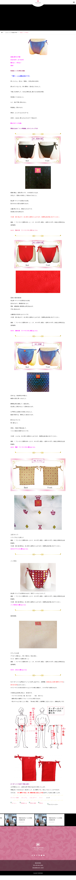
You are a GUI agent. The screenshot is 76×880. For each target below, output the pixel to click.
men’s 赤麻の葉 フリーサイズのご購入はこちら (24, 330)
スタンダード (33, 797)
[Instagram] (32, 855)
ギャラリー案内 (15, 797)
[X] (36, 855)
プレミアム (24, 797)
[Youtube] (41, 855)
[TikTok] (34, 855)
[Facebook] (39, 855)
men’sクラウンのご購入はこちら (19, 549)
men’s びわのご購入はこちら (19, 669)
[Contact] (43, 855)
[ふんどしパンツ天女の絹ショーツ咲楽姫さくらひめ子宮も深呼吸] (38, 846)
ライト (41, 797)
